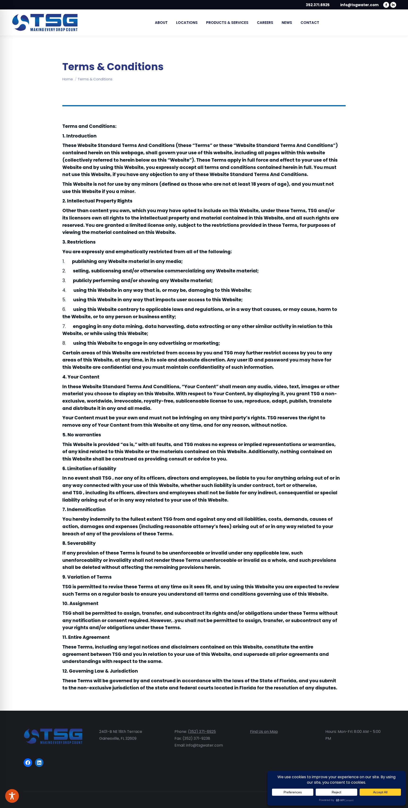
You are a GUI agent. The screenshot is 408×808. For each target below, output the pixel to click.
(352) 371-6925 (202, 731)
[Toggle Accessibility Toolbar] (12, 796)
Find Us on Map (264, 731)
